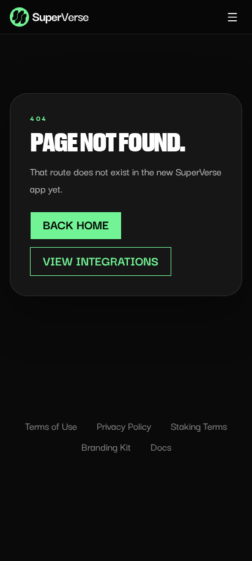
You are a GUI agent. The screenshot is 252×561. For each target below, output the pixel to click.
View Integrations (100, 260)
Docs (160, 446)
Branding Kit (106, 446)
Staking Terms (199, 425)
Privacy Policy (124, 425)
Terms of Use (51, 425)
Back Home (76, 224)
